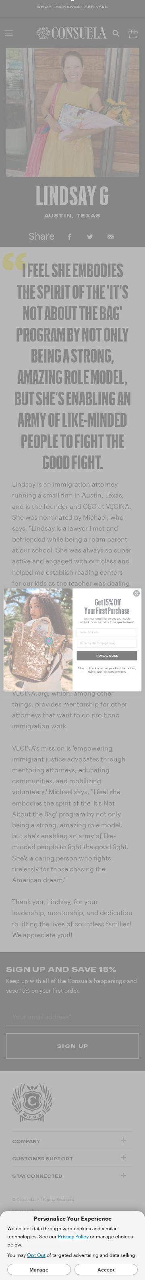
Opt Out (36, 1255)
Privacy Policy (73, 1236)
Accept (106, 1269)
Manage (38, 1269)
